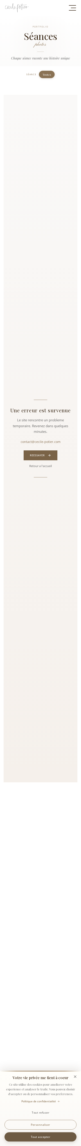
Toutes (47, 74)
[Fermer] (75, 1077)
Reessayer (37, 455)
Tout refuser (40, 1112)
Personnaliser (40, 1125)
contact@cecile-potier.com (41, 442)
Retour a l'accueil (40, 466)
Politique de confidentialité (38, 1101)
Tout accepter (40, 1137)
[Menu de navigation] (72, 8)
